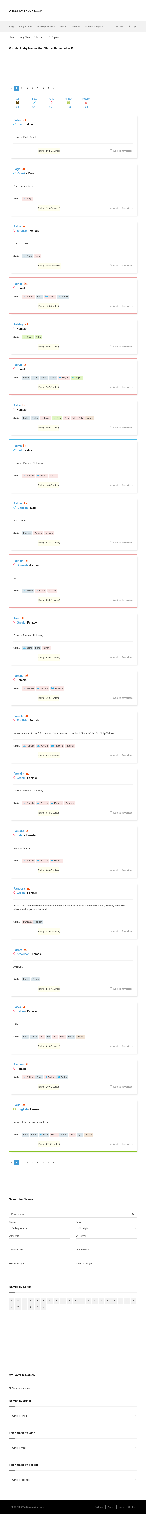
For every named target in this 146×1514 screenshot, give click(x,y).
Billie (59, 418)
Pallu (81, 418)
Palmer (18, 503)
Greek (21, 173)
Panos (35, 979)
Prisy (72, 1134)
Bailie (26, 418)
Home (12, 37)
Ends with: (81, 1236)
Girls (51, 103)
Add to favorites (123, 150)
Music (63, 26)
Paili (66, 418)
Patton (53, 377)
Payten (65, 377)
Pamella (59, 688)
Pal (48, 1036)
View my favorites (22, 1388)
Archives (99, 1507)
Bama (29, 648)
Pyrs (80, 1134)
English (22, 230)
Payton (78, 377)
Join (121, 26)
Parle (39, 296)
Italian (21, 1011)
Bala (25, 1036)
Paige (29, 198)
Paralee (30, 296)
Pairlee (18, 283)
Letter (39, 37)
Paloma (30, 475)
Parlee (52, 296)
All (17, 103)
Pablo (17, 120)
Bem (37, 648)
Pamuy (46, 648)
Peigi (37, 256)
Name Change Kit (94, 26)
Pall (73, 418)
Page (17, 169)
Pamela (30, 688)
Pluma (43, 475)
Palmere (27, 533)
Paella (34, 1036)
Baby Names (25, 26)
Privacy (110, 1507)
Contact (132, 1507)
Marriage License (46, 26)
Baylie (47, 418)
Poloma (53, 475)
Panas (26, 979)
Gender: (13, 1222)
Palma (17, 445)
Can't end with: (83, 1250)
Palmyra (49, 533)
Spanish (22, 565)
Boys (34, 103)
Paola (17, 1007)
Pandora (19, 888)
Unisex (68, 103)
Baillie (35, 418)
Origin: (79, 1222)
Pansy (18, 949)
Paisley (18, 324)
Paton (26, 377)
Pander (38, 922)
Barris (34, 1134)
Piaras (64, 1134)
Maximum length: (84, 1263)
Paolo (71, 1036)
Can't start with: (16, 1250)
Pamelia (44, 688)
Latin (20, 124)
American (23, 953)
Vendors (76, 26)
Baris (25, 1134)
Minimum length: (17, 1263)
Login (134, 26)
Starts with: (14, 1236)
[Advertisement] (73, 68)
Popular (86, 103)
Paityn (18, 364)
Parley (65, 296)
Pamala (18, 675)
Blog (11, 26)
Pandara (27, 922)
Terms (121, 1507)
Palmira (38, 533)
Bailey (30, 337)
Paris (17, 1105)
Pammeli (70, 746)
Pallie (17, 405)
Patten (35, 377)
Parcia (54, 1134)
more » (90, 418)
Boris (45, 1134)
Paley (38, 337)
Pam (16, 618)
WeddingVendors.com (25, 10)
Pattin (44, 377)
